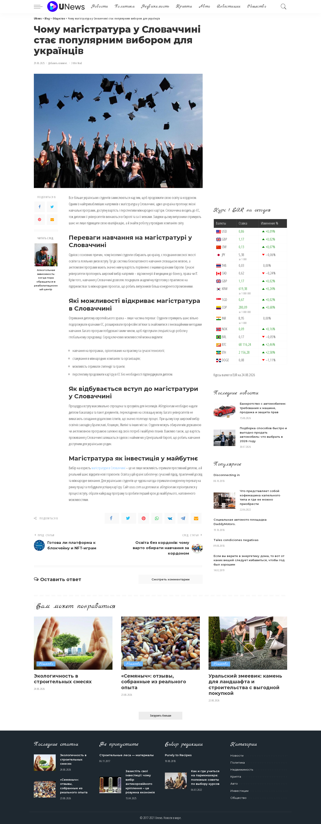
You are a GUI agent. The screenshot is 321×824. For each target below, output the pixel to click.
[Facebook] (39, 207)
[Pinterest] (39, 219)
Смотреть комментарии (171, 579)
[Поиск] (283, 6)
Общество (46, 664)
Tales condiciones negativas (236, 540)
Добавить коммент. (58, 63)
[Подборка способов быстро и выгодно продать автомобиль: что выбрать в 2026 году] (224, 438)
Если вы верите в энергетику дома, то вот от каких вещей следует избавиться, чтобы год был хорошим (249, 560)
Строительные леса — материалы (126, 755)
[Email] (52, 219)
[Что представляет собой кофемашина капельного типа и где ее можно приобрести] (224, 500)
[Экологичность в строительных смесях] (73, 643)
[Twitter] (52, 207)
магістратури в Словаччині (108, 467)
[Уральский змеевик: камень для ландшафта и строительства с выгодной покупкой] (248, 643)
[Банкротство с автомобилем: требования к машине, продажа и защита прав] (224, 411)
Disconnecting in (227, 475)
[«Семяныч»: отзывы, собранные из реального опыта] (160, 643)
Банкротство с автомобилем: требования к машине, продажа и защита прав (263, 408)
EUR (235, 374)
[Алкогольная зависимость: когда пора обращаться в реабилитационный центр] (46, 254)
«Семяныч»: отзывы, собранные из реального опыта (153, 681)
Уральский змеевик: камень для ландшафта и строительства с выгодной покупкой (245, 684)
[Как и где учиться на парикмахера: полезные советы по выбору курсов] (176, 781)
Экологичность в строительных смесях (63, 679)
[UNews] (66, 6)
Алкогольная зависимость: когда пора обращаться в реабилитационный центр (46, 280)
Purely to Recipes (178, 755)
